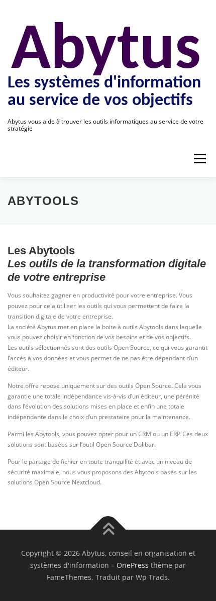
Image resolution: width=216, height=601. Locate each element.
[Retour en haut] (108, 530)
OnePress (133, 565)
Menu (199, 158)
